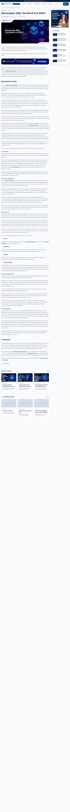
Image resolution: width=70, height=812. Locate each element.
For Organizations (37, 3)
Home (2, 7)
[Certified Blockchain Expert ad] (60, 19)
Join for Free (65, 4)
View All (47, 396)
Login (61, 3)
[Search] (55, 4)
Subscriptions (44, 3)
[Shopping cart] (57, 4)
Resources (50, 3)
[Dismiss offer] (68, 1)
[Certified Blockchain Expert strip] (25, 62)
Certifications (16, 3)
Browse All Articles (6, 363)
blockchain (6, 7)
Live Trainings (23, 3)
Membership (29, 3)
